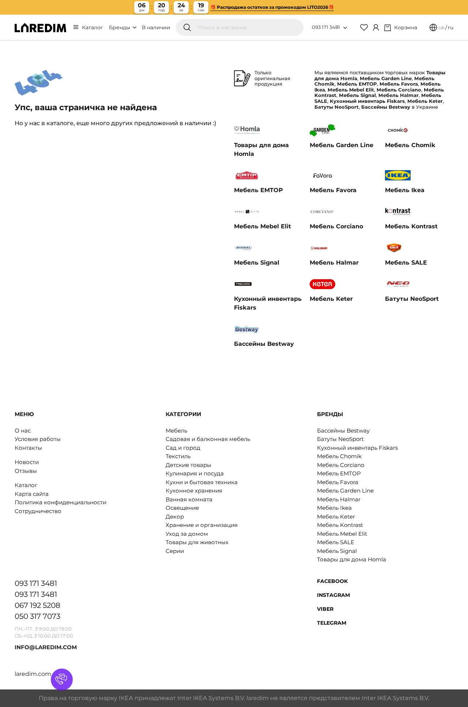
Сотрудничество (38, 511)
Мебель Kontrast (340, 524)
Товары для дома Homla (351, 559)
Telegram (331, 623)
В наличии (156, 27)
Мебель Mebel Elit (342, 533)
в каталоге (57, 123)
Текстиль (178, 456)
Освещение (182, 507)
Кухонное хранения (194, 490)
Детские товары (188, 464)
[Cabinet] (375, 27)
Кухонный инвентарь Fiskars (357, 447)
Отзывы (26, 470)
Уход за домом (187, 533)
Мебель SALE (335, 542)
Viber (325, 609)
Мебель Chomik (339, 456)
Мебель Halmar (339, 499)
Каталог (92, 27)
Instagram (333, 595)
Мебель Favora (337, 482)
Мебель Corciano (340, 464)
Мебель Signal (337, 550)
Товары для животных (197, 542)
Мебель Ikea (334, 507)
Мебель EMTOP (339, 473)
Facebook (332, 581)
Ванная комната (189, 499)
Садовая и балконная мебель (208, 438)
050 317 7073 (37, 616)
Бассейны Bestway (343, 430)
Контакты (28, 447)
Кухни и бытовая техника (202, 482)
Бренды (120, 27)
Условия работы (38, 438)
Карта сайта (32, 493)
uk (441, 27)
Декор (175, 516)
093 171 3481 (326, 27)
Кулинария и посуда (195, 473)
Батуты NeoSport (340, 438)
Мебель (176, 430)
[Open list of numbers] (345, 28)
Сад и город (183, 447)
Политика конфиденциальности (60, 502)
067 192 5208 (37, 605)
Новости (27, 462)
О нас (23, 430)
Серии (175, 550)
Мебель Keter (336, 516)
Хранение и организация (202, 524)
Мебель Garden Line (345, 490)
